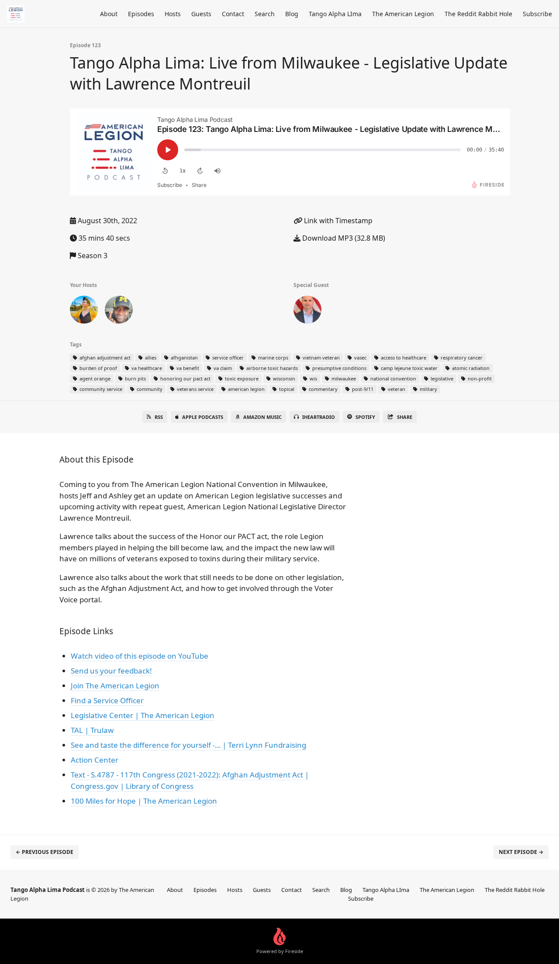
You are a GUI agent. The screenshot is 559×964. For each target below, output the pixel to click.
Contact (233, 14)
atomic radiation (470, 368)
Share (404, 417)
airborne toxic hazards (271, 368)
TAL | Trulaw (92, 730)
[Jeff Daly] (119, 311)
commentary (322, 389)
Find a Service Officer (107, 700)
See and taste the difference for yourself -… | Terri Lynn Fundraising (188, 745)
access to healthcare (403, 357)
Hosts (173, 14)
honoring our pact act (184, 378)
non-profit (479, 378)
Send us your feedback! (111, 671)
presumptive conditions (338, 368)
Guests (201, 14)
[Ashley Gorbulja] (84, 311)
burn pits (135, 378)
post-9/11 (362, 389)
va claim (222, 368)
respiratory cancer (461, 357)
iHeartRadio (318, 417)
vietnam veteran (320, 357)
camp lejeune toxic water (409, 368)
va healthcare (146, 368)
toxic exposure (241, 378)
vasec (359, 357)
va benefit (187, 368)
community (148, 389)
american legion (246, 389)
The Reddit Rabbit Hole (478, 14)
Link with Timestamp (337, 220)
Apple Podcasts (202, 417)
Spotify (365, 417)
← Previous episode (44, 852)
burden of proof (97, 368)
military (427, 389)
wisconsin (283, 378)
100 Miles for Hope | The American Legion (144, 801)
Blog (291, 14)
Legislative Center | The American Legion (142, 715)
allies (150, 357)
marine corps (272, 357)
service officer (227, 357)
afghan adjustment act (104, 357)
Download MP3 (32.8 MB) (342, 238)
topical (286, 389)
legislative (441, 378)
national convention (392, 378)
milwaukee (343, 378)
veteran (395, 389)
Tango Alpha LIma (335, 14)
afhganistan (183, 357)
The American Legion (403, 14)
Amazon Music (262, 417)
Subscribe (537, 14)
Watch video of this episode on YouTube (139, 656)
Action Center (94, 760)
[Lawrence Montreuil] (307, 311)
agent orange (94, 378)
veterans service (195, 389)
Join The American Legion (115, 686)
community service (100, 389)
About (108, 14)
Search (265, 14)
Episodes (141, 14)
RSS (159, 417)
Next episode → (521, 852)
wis (312, 378)
